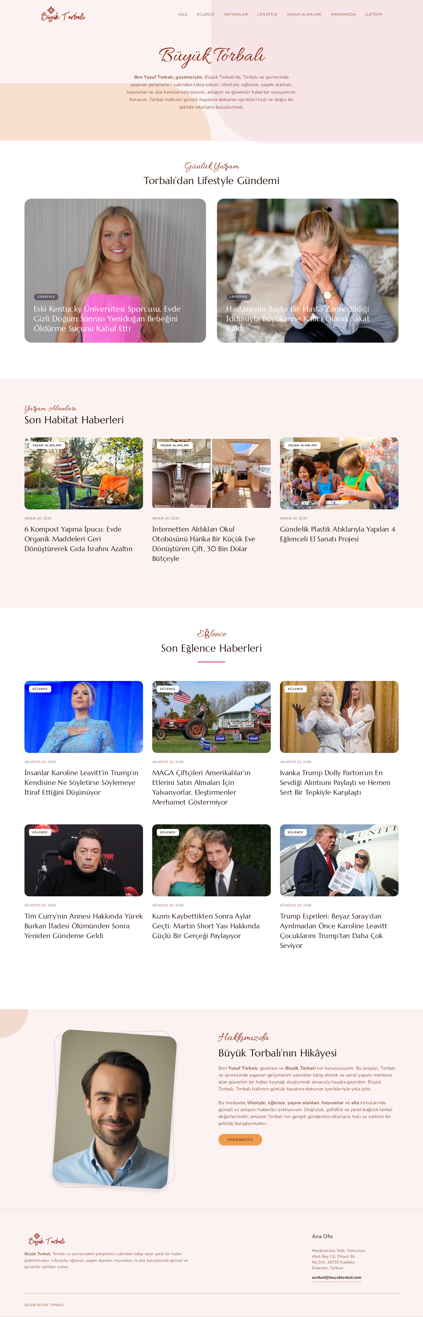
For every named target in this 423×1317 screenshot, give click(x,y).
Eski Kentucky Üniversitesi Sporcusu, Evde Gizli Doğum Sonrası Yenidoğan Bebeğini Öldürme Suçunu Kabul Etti (107, 318)
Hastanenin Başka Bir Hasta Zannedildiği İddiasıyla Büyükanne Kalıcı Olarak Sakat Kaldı (298, 318)
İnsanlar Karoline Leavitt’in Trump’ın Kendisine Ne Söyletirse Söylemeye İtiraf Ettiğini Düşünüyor (81, 782)
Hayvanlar (236, 14)
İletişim (373, 14)
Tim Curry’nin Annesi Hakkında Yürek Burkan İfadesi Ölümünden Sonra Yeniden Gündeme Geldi (83, 926)
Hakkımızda (343, 14)
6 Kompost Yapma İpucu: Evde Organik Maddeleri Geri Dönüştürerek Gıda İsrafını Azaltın (78, 539)
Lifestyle (267, 14)
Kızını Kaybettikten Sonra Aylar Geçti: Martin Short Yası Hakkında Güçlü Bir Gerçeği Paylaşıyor (206, 926)
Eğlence (206, 14)
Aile (183, 14)
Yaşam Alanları (304, 14)
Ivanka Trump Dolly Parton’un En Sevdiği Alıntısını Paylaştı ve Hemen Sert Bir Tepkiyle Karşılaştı (335, 782)
